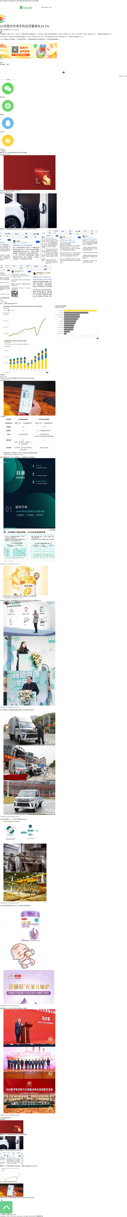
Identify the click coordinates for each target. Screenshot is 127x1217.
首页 (1, 1)
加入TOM (13, 1214)
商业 (46, 7)
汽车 (31, 1)
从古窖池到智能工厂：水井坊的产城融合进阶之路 (13, 819)
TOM (4, 454)
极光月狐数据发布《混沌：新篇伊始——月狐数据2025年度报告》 (17, 457)
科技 (34, 1)
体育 (9, 1)
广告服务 (8, 1214)
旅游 (12, 1)
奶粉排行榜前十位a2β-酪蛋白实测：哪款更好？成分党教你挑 (19, 596)
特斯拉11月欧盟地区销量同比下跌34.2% (11, 190)
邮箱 (37, 1)
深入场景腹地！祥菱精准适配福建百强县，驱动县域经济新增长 (17, 710)
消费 (29, 1)
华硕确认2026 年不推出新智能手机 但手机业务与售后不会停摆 (17, 378)
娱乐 (7, 1)
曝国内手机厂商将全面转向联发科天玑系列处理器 (13, 152)
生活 (15, 1)
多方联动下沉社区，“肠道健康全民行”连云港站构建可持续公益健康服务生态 (20, 600)
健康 (26, 1)
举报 (1, 62)
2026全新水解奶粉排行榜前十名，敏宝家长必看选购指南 (15, 905)
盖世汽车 (2, 193)
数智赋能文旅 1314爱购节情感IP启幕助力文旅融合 (13, 1008)
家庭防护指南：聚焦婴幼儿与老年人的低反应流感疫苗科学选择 (20, 453)
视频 (20, 1)
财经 (23, 1)
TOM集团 (2, 1214)
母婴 (18, 1)
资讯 (4, 1)
